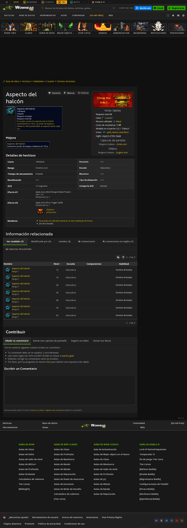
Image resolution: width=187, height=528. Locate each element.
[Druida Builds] (147, 474)
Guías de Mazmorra (64, 459)
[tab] (15, 241)
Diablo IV (100, 2)
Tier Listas (24, 484)
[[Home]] (19, 8)
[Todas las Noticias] (6, 2)
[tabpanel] (70, 289)
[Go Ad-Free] (97, 15)
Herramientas (10, 427)
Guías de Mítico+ (27, 464)
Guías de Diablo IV (150, 444)
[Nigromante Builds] (150, 479)
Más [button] (111, 15)
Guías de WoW (26, 444)
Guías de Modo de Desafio (67, 489)
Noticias (9, 15)
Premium (29, 523)
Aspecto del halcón (21, 268)
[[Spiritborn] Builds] (150, 499)
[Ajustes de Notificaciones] (173, 15)
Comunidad (78, 15)
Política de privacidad (49, 523)
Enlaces (85, 92)
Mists (77, 2)
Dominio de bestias (66, 81)
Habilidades (38, 81)
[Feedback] (178, 15)
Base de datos (27, 15)
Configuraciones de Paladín (154, 484)
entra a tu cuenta (37, 410)
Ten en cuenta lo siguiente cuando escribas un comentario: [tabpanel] (46, 378)
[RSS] (182, 520)
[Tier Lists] (59, 499)
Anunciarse (92, 517)
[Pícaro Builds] (147, 489)
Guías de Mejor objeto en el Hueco (112, 454)
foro (49, 361)
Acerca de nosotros (72, 517)
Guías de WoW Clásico (106, 444)
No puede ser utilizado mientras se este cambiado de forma (65, 220)
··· (84, 2)
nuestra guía (67, 355)
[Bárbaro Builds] (148, 469)
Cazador (50, 81)
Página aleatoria (12, 523)
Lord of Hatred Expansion (153, 449)
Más (142, 427)
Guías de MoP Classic (65, 444)
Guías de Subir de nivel (30, 459)
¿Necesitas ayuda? (18, 517)
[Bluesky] (166, 520)
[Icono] (10, 110)
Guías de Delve (26, 454)
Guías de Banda (27, 474)
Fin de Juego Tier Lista (151, 459)
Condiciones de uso (74, 523)
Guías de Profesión (29, 469)
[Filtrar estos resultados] (123, 257)
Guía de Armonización (105, 449)
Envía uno (121, 144)
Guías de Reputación (65, 474)
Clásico (49, 2)
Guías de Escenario (64, 484)
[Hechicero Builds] (149, 494)
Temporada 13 (147, 454)
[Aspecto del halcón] (8, 270)
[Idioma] (183, 15)
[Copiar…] (118, 257)
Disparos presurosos (51, 210)
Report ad (181, 418)
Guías (64, 15)
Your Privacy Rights (112, 517)
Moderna (32, 2)
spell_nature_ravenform (117, 132)
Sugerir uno (121, 152)
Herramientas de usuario (45, 517)
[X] (161, 520)
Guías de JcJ (100, 479)
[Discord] (156, 520)
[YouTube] (177, 520)
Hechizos (26, 81)
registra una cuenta (53, 410)
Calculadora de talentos (31, 479)
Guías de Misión (62, 469)
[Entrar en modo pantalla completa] (168, 15)
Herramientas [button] (48, 15)
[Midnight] (24, 489)
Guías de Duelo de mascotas (69, 479)
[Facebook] (171, 520)
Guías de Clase (26, 449)
